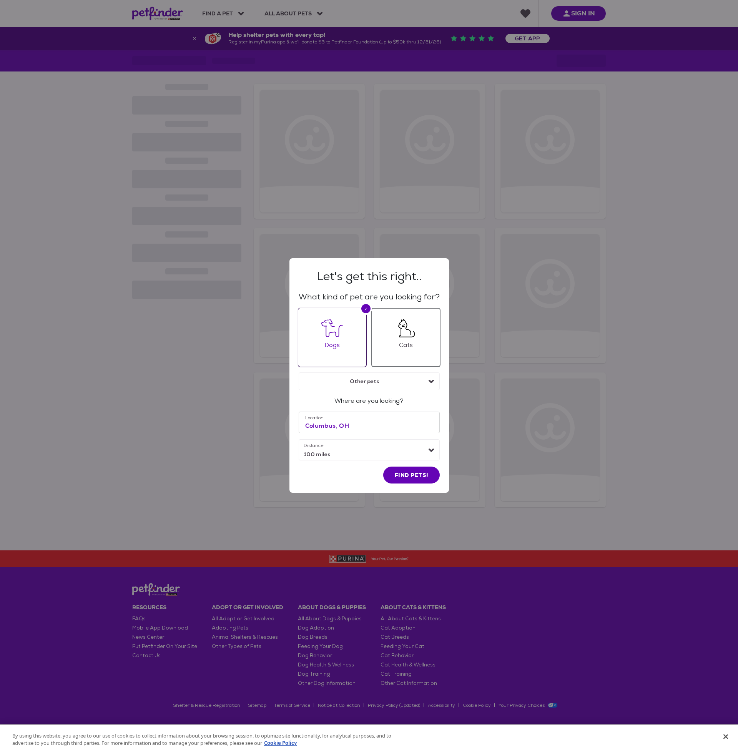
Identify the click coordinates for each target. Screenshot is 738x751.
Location (314, 418)
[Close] (725, 736)
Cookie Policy (280, 742)
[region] (369, 737)
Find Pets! (411, 475)
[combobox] (369, 381)
